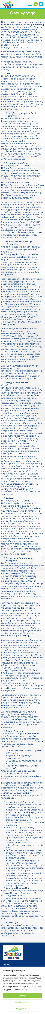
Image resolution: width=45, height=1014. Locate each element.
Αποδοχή (22, 996)
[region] (22, 990)
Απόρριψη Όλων (22, 1009)
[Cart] (35, 4)
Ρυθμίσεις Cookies (22, 1002)
